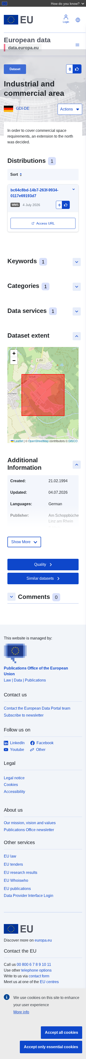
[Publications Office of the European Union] (41, 652)
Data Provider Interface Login (28, 896)
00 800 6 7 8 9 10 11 (34, 964)
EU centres (49, 982)
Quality (40, 564)
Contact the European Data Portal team (37, 708)
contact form (39, 976)
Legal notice (14, 778)
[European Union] (41, 929)
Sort (14, 174)
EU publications (17, 889)
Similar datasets (40, 578)
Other (40, 750)
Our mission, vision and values (30, 823)
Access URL (45, 223)
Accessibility (14, 792)
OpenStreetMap (38, 441)
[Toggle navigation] (76, 45)
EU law (10, 856)
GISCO (72, 441)
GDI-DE (22, 108)
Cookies (11, 785)
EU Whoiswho (16, 880)
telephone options (36, 970)
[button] (68, 3)
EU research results (20, 872)
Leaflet (18, 441)
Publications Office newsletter (29, 830)
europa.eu (43, 940)
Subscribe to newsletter (23, 715)
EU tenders (13, 864)
